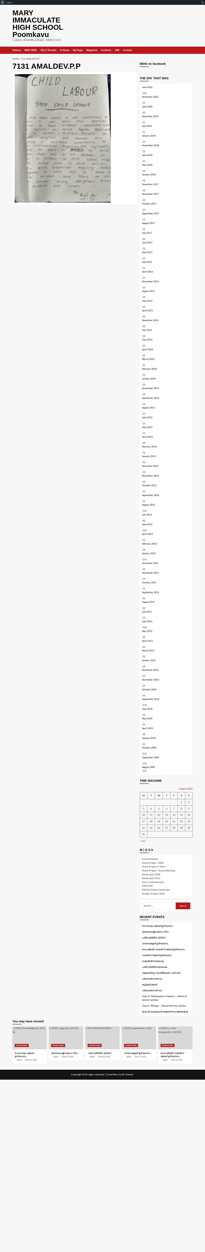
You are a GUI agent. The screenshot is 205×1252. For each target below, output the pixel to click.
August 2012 (148, 505)
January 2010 (149, 738)
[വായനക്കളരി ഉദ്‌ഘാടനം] (139, 1037)
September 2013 (150, 398)
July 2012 (147, 515)
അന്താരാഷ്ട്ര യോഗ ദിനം (155, 932)
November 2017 (150, 194)
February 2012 (149, 544)
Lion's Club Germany (153, 882)
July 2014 (147, 330)
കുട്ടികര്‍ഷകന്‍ (149, 985)
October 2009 (149, 748)
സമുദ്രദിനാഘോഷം (153, 961)
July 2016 (147, 262)
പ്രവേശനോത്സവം (152, 979)
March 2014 (148, 359)
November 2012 (150, 476)
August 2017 (148, 223)
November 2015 (150, 281)
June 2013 (147, 417)
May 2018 (147, 165)
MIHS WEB (30, 50)
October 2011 (149, 583)
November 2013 (150, 388)
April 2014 (147, 349)
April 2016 (147, 272)
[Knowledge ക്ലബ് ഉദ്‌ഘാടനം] (29, 1037)
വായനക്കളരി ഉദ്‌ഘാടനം (155, 943)
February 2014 (149, 369)
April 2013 (147, 437)
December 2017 (150, 184)
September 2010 (150, 699)
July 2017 (147, 233)
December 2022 (150, 97)
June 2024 (147, 87)
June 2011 (147, 621)
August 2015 (148, 291)
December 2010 (150, 670)
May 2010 (147, 719)
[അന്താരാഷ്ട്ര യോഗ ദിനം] (66, 1037)
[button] (191, 50)
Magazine (91, 50)
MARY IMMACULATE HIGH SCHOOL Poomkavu (37, 23)
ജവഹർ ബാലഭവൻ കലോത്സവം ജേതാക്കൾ (165, 1012)
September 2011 (150, 592)
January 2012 (149, 553)
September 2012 (150, 495)
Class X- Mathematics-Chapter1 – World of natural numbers (164, 998)
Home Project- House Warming (158, 870)
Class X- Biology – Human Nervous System (164, 1006)
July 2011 (147, 612)
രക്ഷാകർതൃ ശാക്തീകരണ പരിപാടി (161, 973)
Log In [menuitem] (9, 2)
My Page (78, 50)
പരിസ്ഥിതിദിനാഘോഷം (154, 967)
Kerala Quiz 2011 (151, 878)
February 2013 (149, 447)
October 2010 (149, 689)
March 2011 (148, 651)
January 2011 (149, 660)
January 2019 (149, 136)
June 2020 (147, 107)
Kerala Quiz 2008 (151, 874)
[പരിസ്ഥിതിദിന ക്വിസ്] (102, 1037)
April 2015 (147, 311)
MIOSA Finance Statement (156, 890)
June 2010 (147, 709)
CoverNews (112, 1074)
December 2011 (150, 563)
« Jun (142, 841)
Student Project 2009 (153, 894)
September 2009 (150, 757)
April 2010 (147, 728)
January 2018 (149, 175)
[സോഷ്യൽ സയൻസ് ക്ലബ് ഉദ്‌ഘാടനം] (175, 1037)
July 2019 (147, 126)
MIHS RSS (147, 886)
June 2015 (147, 301)
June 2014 (147, 340)
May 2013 (147, 427)
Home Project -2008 (152, 863)
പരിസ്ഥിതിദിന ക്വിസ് (153, 938)
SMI (117, 50)
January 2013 (149, 456)
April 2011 (147, 641)
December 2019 (150, 116)
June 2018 (147, 155)
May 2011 (147, 631)
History (16, 50)
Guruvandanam (150, 859)
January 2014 (149, 379)
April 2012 (147, 534)
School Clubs (21, 1045)
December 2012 (150, 466)
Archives (106, 50)
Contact (127, 50)
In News (64, 50)
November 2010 (150, 680)
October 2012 (149, 485)
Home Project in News (154, 866)
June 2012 (147, 524)
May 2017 (147, 252)
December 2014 (150, 320)
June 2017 (147, 243)
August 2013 (148, 408)
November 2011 (150, 573)
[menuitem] (2, 2)
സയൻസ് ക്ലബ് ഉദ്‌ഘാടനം (157, 955)
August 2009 (148, 767)
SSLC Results (48, 50)
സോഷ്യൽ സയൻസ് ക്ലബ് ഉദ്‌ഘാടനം (163, 949)
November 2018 (150, 145)
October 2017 (149, 204)
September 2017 (150, 214)
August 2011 (148, 602)
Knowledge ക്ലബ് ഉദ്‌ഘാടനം (157, 926)
